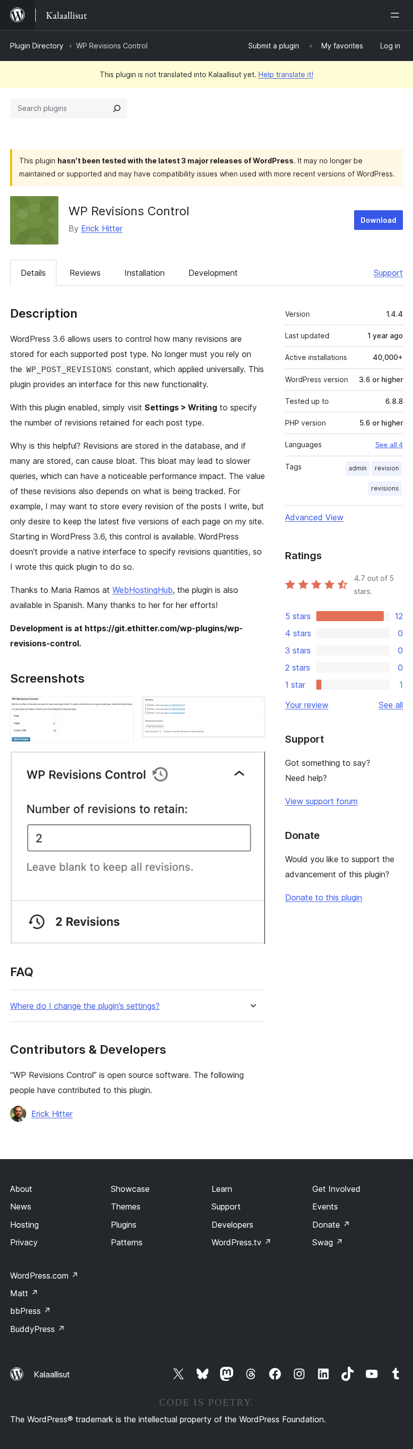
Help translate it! (285, 74)
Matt (24, 1293)
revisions (385, 488)
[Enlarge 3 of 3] (252, 765)
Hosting (24, 1225)
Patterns (127, 1242)
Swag (327, 1242)
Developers (232, 1225)
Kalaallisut (52, 1374)
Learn (222, 1189)
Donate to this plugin (323, 897)
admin (358, 468)
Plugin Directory (36, 45)
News (20, 1206)
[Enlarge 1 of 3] (120, 710)
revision (387, 468)
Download (378, 220)
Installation (144, 273)
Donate (331, 1225)
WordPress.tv (241, 1242)
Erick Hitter (101, 228)
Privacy (24, 1242)
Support (388, 273)
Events (325, 1206)
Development (213, 273)
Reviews (85, 273)
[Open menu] (397, 15)
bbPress (30, 1311)
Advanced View (314, 517)
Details (33, 273)
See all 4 (389, 445)
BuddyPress (37, 1329)
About (21, 1189)
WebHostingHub (142, 590)
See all (391, 705)
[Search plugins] (117, 108)
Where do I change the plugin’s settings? (85, 1006)
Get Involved (336, 1189)
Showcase (130, 1189)
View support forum (321, 801)
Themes (126, 1206)
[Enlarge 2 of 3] (252, 710)
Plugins (123, 1225)
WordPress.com (44, 1276)
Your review (306, 705)
